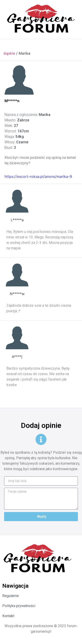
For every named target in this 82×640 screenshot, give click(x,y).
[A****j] (17, 337)
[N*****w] (17, 275)
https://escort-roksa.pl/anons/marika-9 (38, 176)
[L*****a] (17, 201)
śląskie (9, 53)
